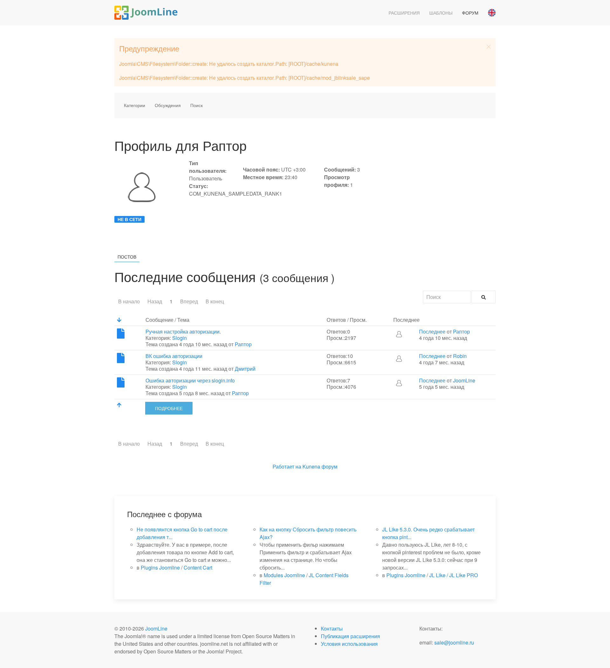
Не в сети (129, 219)
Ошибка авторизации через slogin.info (190, 380)
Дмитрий (245, 368)
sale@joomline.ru (454, 642)
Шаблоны (440, 13)
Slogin (179, 337)
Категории (134, 105)
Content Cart (198, 567)
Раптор (243, 344)
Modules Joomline (284, 575)
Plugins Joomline (160, 567)
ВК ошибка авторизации (174, 356)
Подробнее (169, 408)
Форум (470, 13)
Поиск (196, 105)
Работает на (287, 466)
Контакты (332, 628)
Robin (460, 356)
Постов (127, 256)
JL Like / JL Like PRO (453, 575)
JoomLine (464, 380)
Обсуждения (168, 105)
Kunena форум (319, 466)
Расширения (404, 13)
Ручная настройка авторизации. (183, 331)
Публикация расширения (350, 636)
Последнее (432, 331)
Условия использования (349, 643)
